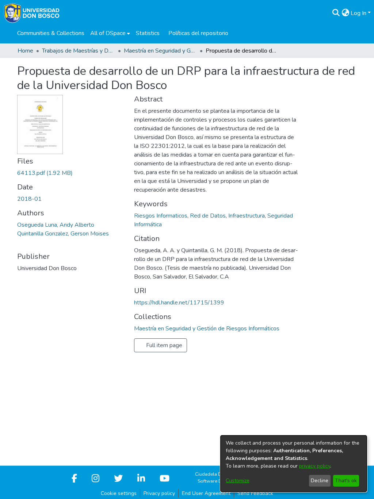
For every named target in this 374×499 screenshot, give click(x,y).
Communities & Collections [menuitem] (50, 33)
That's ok (346, 480)
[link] (45, 173)
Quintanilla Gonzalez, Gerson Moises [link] (63, 234)
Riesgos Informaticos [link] (160, 216)
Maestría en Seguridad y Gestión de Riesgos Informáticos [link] (160, 51)
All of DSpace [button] (108, 33)
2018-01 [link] (29, 199)
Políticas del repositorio (198, 33)
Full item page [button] (163, 345)
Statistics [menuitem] (148, 33)
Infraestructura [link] (246, 216)
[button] (335, 13)
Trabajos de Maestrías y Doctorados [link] (78, 51)
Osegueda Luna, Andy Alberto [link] (55, 225)
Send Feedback (255, 493)
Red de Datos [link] (208, 216)
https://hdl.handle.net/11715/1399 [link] (179, 303)
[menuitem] (110, 33)
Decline (319, 480)
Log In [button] (359, 13)
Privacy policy (159, 493)
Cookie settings (119, 493)
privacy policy (314, 465)
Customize (237, 480)
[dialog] (294, 463)
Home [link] (25, 51)
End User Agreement (206, 493)
